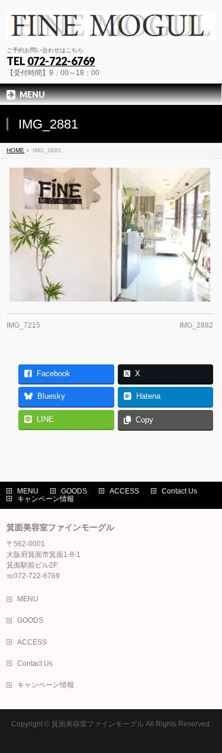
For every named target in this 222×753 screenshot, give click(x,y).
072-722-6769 (61, 61)
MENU (27, 491)
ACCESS (124, 491)
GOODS (74, 491)
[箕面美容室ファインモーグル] (111, 26)
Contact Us (179, 491)
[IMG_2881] (109, 235)
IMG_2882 (196, 325)
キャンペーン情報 (45, 499)
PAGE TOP (206, 719)
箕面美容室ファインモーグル (98, 724)
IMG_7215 (23, 325)
